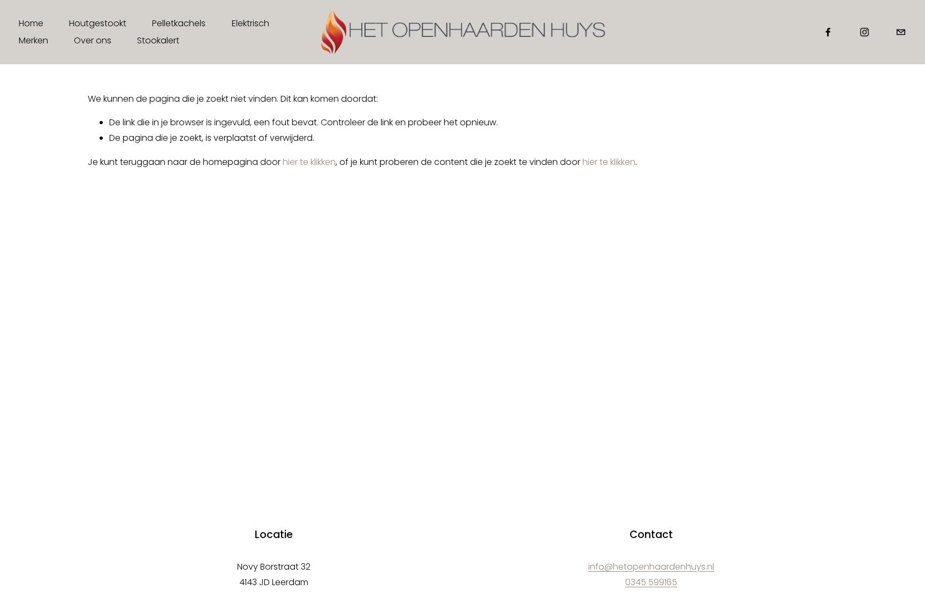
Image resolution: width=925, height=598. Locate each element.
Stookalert (158, 40)
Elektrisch (250, 23)
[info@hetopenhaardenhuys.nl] (901, 32)
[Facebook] (828, 32)
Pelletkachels (179, 23)
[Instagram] (864, 32)
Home (31, 23)
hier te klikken (309, 162)
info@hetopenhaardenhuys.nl (651, 567)
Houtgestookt (97, 23)
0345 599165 (651, 582)
